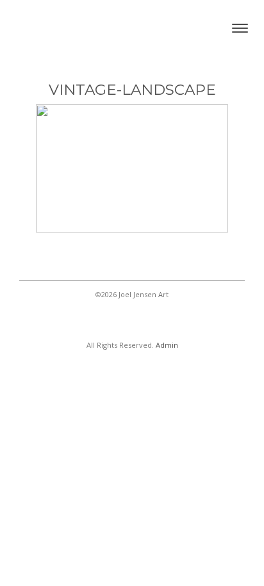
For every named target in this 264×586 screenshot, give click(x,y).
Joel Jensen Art (74, 27)
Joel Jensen (132, 321)
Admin (167, 345)
